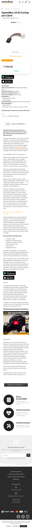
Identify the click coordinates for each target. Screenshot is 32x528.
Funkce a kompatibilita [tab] (19, 124)
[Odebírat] (28, 455)
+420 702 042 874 (16, 490)
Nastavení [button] (8, 526)
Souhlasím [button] (23, 526)
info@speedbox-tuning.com (16, 496)
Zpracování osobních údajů (16, 474)
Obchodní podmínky (16, 471)
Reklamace (16, 479)
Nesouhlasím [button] (15, 526)
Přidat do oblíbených (16, 56)
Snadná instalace (23, 423)
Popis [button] (7, 124)
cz (23, 2)
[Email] (16, 493)
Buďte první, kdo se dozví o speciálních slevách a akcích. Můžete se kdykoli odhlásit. (16, 450)
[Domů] (7, 2)
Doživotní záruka (23, 410)
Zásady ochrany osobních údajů (16, 476)
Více (3, 114)
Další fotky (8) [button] (15, 52)
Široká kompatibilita (21, 398)
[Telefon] (16, 487)
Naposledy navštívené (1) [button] (15, 385)
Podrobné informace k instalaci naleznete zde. (15, 309)
